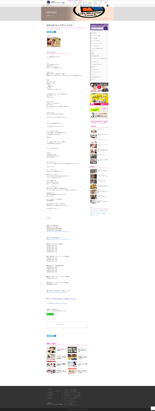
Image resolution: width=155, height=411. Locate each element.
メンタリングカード (94, 211)
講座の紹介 (50, 392)
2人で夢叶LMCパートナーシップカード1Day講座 (72, 395)
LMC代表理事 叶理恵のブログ (96, 77)
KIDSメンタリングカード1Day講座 (70, 398)
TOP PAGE (50, 389)
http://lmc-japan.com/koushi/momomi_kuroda (57, 292)
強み (98, 211)
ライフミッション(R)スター (95, 40)
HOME (48, 5)
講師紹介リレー (93, 66)
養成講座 (92, 53)
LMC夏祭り (101, 210)
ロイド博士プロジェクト (95, 61)
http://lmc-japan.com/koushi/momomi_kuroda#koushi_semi (59, 239)
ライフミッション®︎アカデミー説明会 (70, 401)
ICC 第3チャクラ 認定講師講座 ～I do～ (102, 160)
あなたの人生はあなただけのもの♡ (59, 303)
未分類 (51, 29)
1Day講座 (106, 210)
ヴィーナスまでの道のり (95, 45)
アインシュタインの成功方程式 (101, 213)
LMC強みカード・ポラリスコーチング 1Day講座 (72, 392)
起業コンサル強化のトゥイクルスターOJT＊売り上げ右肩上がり (102, 150)
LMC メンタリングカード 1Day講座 (70, 389)
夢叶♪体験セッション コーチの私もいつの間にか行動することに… (61, 371)
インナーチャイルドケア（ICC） (96, 43)
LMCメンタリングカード (95, 210)
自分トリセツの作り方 (101, 154)
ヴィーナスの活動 (94, 38)
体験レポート (52, 5)
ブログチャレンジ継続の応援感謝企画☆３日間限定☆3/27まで (61, 364)
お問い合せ (50, 397)
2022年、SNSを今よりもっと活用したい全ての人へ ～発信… (83, 350)
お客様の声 (50, 395)
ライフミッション (96, 215)
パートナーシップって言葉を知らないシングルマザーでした (82, 364)
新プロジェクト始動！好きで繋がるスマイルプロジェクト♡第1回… (82, 371)
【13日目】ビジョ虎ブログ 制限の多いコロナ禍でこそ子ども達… (82, 357)
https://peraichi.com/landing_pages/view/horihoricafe (58, 231)
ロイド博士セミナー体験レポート (96, 64)
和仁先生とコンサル (101, 129)
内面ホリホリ (93, 213)
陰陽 (91, 215)
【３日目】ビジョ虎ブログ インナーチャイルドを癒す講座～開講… (62, 357)
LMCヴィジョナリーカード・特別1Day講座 (71, 397)
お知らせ (92, 79)
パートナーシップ (103, 211)
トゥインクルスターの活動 (95, 35)
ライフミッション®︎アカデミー (69, 400)
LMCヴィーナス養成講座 (68, 403)
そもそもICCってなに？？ (102, 139)
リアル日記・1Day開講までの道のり (97, 48)
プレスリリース (93, 74)
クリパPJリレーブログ (95, 69)
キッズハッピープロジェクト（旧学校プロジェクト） (99, 59)
